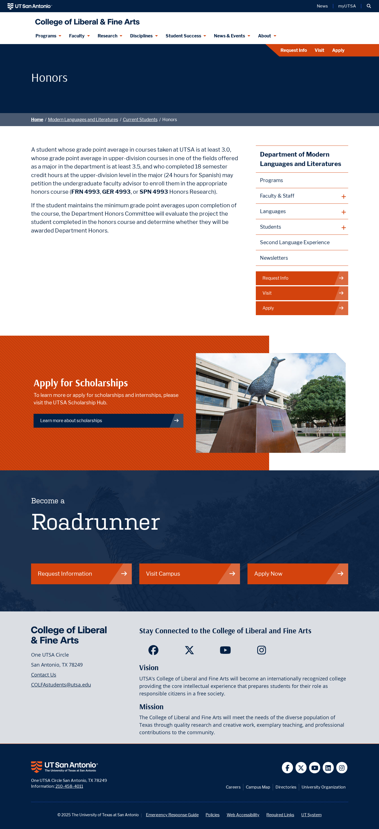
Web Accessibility (243, 814)
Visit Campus (163, 573)
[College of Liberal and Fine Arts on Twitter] (189, 652)
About (264, 36)
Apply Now (268, 573)
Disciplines (141, 36)
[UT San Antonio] (29, 6)
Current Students (140, 119)
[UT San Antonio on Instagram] (342, 767)
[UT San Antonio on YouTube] (314, 767)
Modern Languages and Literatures (83, 119)
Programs (46, 36)
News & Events (229, 36)
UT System (311, 814)
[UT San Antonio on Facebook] (287, 767)
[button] (369, 6)
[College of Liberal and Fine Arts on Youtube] (225, 652)
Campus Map (258, 787)
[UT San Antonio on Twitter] (301, 767)
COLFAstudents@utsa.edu (61, 684)
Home (37, 119)
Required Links (280, 814)
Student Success (183, 36)
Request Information (65, 573)
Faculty (77, 36)
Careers (233, 787)
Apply (338, 50)
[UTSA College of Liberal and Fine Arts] (86, 20)
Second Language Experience (295, 242)
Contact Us (43, 674)
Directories (286, 787)
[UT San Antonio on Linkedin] (328, 767)
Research (107, 36)
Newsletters (274, 258)
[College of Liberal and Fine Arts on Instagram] (261, 652)
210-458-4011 (69, 786)
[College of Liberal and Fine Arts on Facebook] (153, 652)
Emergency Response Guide (172, 814)
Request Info (294, 50)
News (322, 6)
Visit (319, 50)
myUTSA (347, 6)
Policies (212, 814)
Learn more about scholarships (71, 420)
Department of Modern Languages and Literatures (300, 159)
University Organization (324, 787)
